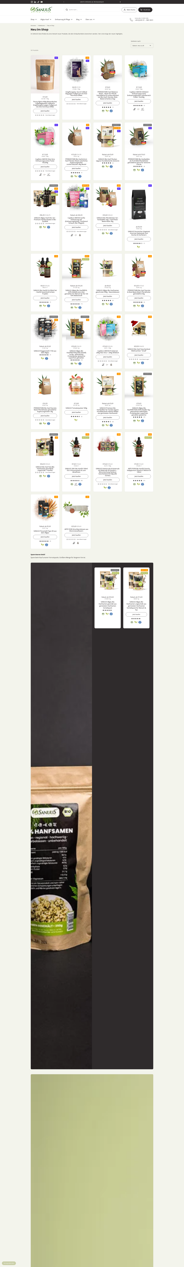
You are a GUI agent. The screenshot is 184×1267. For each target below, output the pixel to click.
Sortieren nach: (136, 41)
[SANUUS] (41, 10)
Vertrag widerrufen (9, 1263)
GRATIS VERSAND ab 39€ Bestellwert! (92, 2)
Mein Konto (131, 10)
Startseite (33, 25)
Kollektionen (41, 25)
